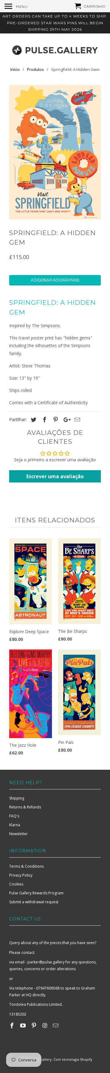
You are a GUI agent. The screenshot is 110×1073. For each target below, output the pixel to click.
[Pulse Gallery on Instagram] (45, 1025)
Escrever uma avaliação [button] (55, 476)
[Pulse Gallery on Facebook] (12, 1025)
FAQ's (14, 816)
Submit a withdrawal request (33, 901)
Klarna (14, 824)
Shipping (16, 798)
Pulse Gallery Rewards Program (36, 893)
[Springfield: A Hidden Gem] (55, 152)
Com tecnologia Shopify (72, 1059)
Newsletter (18, 833)
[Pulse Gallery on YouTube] (23, 1025)
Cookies (16, 884)
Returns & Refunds (25, 807)
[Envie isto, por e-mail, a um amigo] (76, 419)
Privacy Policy (20, 875)
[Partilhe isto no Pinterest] (55, 419)
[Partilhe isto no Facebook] (44, 419)
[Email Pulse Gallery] (56, 1025)
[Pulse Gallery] (55, 49)
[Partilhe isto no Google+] (65, 419)
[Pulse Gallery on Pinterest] (34, 1025)
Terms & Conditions (26, 866)
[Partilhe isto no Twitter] (33, 419)
